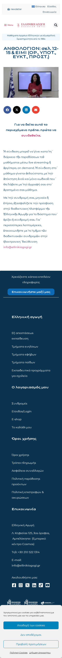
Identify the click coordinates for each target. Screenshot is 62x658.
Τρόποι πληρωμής (24, 462)
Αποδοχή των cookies (31, 625)
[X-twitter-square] (27, 585)
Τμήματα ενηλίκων (25, 346)
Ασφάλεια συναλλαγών (28, 470)
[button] (56, 25)
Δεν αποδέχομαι (31, 634)
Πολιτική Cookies (19, 652)
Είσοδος (51, 6)
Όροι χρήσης (20, 455)
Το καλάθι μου (22, 427)
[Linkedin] (34, 585)
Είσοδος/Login (22, 411)
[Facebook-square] (14, 585)
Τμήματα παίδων (23, 362)
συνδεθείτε (30, 135)
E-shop (17, 419)
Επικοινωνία (49, 12)
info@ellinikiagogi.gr (17, 247)
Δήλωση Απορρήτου (40, 652)
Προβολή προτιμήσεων (31, 644)
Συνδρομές (19, 403)
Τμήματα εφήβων (24, 354)
